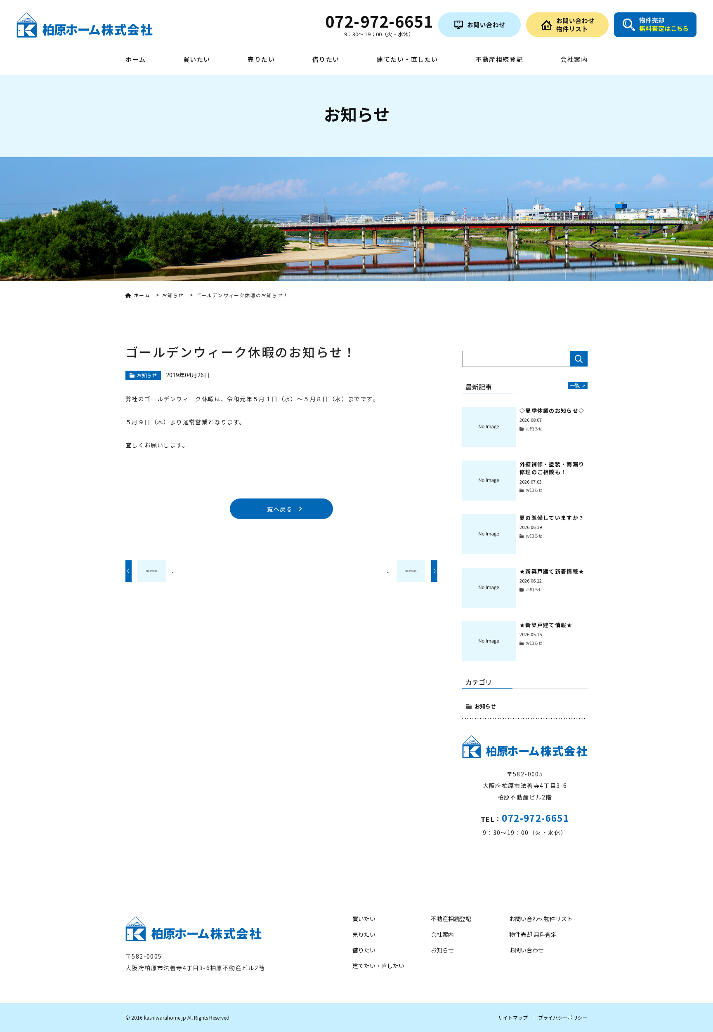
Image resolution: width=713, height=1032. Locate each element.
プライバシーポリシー (563, 1017)
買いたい (196, 59)
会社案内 (574, 59)
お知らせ (485, 706)
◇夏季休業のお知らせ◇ (551, 410)
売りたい (261, 59)
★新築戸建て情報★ (546, 625)
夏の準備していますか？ (551, 518)
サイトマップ (513, 1017)
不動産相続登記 (499, 59)
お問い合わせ (526, 950)
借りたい (326, 59)
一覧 (578, 385)
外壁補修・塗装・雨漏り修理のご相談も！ (551, 468)
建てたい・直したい (407, 59)
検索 (579, 359)
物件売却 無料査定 (533, 934)
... (174, 571)
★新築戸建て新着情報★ (551, 571)
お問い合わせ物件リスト (541, 918)
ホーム (135, 59)
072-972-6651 (535, 817)
